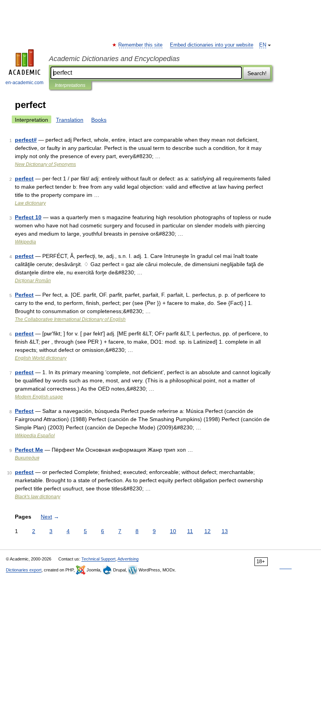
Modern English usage (39, 397)
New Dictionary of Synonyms (45, 164)
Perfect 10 (28, 217)
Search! (257, 73)
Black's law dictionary (37, 496)
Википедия (27, 458)
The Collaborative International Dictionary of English (70, 319)
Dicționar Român (33, 280)
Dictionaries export (23, 570)
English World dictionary (41, 358)
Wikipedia (25, 242)
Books (98, 120)
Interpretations (70, 85)
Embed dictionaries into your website (211, 45)
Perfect (24, 295)
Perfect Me (29, 450)
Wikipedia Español (35, 435)
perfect (24, 178)
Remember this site (140, 45)
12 (207, 531)
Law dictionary (30, 203)
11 (190, 531)
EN (262, 45)
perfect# (26, 140)
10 (173, 531)
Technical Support (98, 559)
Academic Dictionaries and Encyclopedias (114, 59)
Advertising (128, 559)
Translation (69, 120)
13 (225, 531)
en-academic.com (24, 82)
